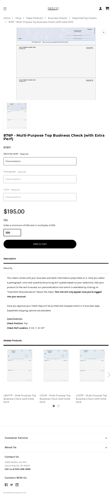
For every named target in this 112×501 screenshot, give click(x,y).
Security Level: (16, 153)
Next (109, 374)
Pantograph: (15, 171)
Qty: (6, 220)
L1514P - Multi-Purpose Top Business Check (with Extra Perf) (55, 398)
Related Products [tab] (13, 340)
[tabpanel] (20, 376)
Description (10, 258)
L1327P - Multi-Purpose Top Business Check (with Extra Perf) (91, 398)
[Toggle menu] (8, 9)
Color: (11, 189)
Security (8, 268)
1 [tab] (54, 406)
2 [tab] (58, 406)
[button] (56, 438)
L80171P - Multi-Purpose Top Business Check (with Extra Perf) (20, 398)
